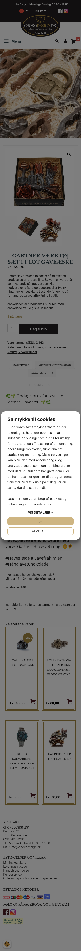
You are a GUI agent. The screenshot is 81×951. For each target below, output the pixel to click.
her (49, 504)
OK (40, 521)
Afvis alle (40, 531)
